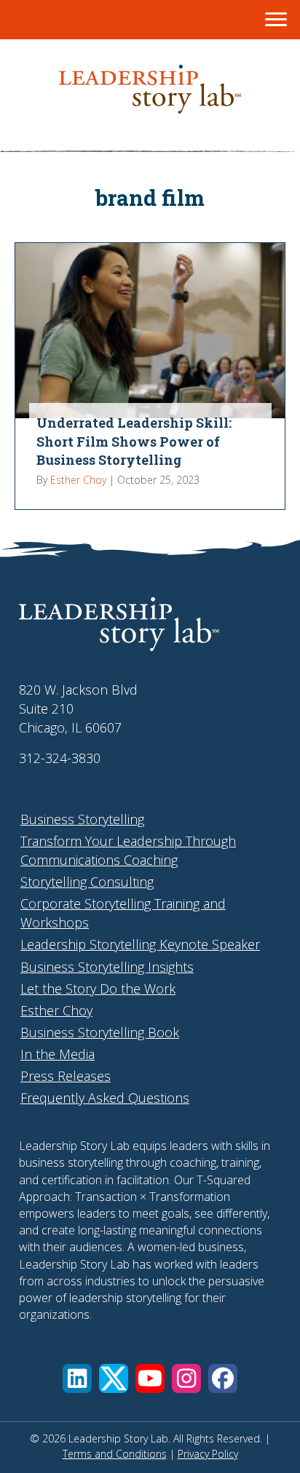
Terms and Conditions (115, 1454)
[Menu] (276, 19)
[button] (77, 1378)
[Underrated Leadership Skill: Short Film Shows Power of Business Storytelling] (150, 376)
